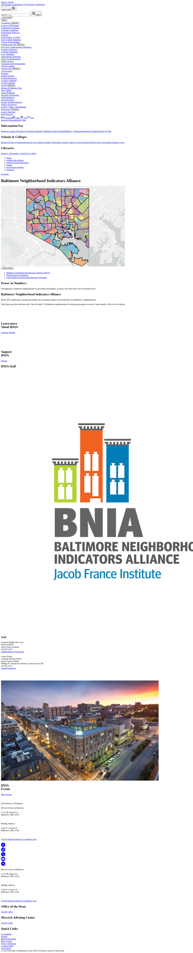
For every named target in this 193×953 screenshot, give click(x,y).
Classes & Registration (10, 42)
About (3, 85)
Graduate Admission (9, 52)
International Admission (11, 57)
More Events (6, 794)
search (3, 15)
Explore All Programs (10, 25)
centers (9, 165)
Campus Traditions (9, 81)
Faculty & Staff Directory (11, 102)
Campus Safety (7, 946)
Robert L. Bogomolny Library (13, 153)
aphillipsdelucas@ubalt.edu (12, 652)
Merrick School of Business (12, 142)
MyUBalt (22, 120)
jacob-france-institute (15, 167)
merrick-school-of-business (17, 163)
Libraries (4, 35)
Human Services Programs (17, 275)
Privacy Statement (8, 944)
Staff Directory (7, 114)
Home (8, 158)
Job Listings (6, 948)
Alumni (30, 131)
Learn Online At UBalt (10, 37)
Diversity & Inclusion (10, 95)
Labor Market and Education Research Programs (26, 277)
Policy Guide (6, 941)
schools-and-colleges (15, 160)
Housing (4, 73)
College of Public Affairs (46, 142)
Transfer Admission (9, 49)
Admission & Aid (8, 44)
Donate (4, 361)
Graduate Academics (9, 30)
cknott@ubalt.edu (8, 668)
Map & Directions (8, 939)
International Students (90, 131)
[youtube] (3, 860)
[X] (3, 855)
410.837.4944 (7, 923)
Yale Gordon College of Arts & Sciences (74, 142)
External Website (8, 332)
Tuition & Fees (7, 61)
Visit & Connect (7, 66)
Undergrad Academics (10, 28)
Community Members (42, 131)
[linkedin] (3, 865)
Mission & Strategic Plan (11, 88)
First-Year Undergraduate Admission (16, 47)
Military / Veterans (73, 131)
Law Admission (7, 54)
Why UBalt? (6, 90)
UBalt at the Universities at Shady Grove (107, 142)
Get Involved (6, 71)
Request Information (9, 120)
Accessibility (6, 934)
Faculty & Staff (105, 131)
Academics (5, 23)
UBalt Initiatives (8, 97)
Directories (5, 109)
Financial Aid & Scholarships (13, 64)
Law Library (31, 153)
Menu (4, 20)
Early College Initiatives (11, 40)
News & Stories (7, 100)
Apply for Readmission (10, 59)
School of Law (30, 142)
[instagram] (3, 851)
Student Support (7, 76)
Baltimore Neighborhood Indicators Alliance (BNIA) (28, 273)
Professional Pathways (10, 33)
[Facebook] (3, 846)
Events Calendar (8, 83)
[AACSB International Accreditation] (19, 839)
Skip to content (7, 2)
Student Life (6, 68)
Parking (4, 936)
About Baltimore (8, 93)
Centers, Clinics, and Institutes (13, 107)
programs (10, 170)
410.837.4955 (7, 912)
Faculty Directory (8, 112)
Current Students (58, 131)
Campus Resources (9, 78)
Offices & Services (9, 105)
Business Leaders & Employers (14, 131)
